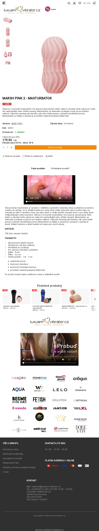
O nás (6, 472)
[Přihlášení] (74, 3)
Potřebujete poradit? (60, 168)
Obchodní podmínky (13, 454)
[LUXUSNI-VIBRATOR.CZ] (47, 9)
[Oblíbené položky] (79, 3)
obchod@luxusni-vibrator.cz (46, 486)
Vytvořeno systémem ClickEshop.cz (49, 530)
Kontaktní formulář (12, 458)
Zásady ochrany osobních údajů (19, 467)
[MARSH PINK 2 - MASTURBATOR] (54, 55)
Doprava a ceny (10, 449)
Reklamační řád (11, 462)
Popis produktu (38, 168)
